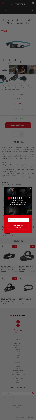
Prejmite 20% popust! (18, 226)
